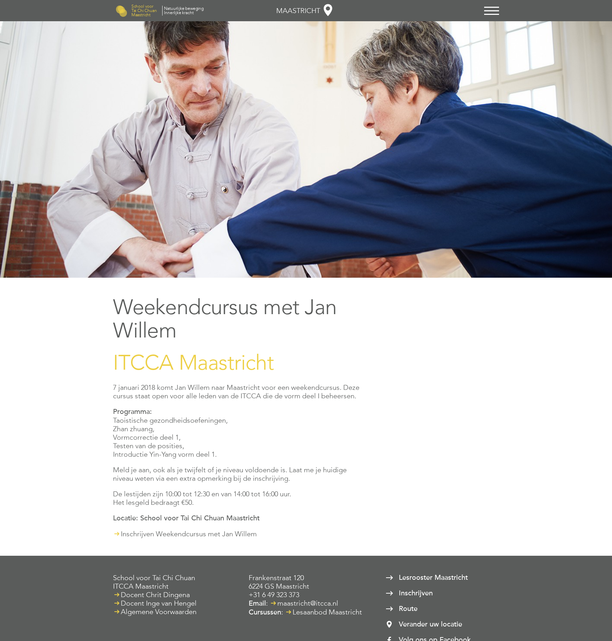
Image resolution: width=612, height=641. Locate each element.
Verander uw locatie (430, 624)
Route (408, 609)
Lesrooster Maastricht (433, 577)
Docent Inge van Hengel (159, 603)
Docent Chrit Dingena (155, 594)
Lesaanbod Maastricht (327, 612)
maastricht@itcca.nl (307, 603)
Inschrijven (416, 593)
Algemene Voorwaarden (159, 611)
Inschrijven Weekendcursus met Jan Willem (189, 534)
